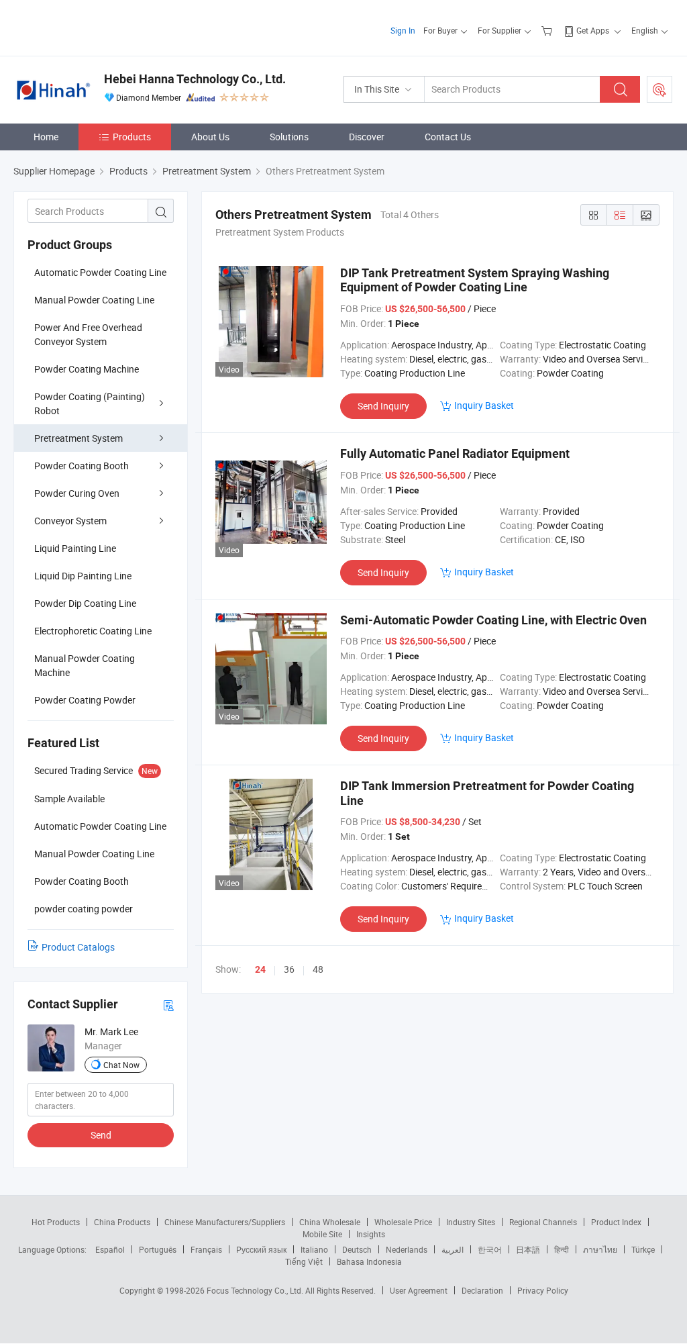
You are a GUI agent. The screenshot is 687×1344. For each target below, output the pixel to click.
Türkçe (643, 1249)
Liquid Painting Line (75, 548)
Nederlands (406, 1249)
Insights (370, 1234)
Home (46, 136)
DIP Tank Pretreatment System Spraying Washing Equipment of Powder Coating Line (474, 280)
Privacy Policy (542, 1290)
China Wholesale (329, 1221)
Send (101, 1135)
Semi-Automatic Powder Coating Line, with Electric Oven (493, 620)
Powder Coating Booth (81, 465)
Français (206, 1249)
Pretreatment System (78, 438)
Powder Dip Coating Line (85, 603)
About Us (210, 136)
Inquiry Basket (484, 405)
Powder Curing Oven (76, 493)
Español (110, 1249)
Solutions (289, 136)
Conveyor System (70, 520)
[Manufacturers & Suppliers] (99, 26)
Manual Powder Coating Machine (84, 665)
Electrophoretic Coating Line (93, 630)
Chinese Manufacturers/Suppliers (224, 1221)
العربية (452, 1249)
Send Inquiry (383, 405)
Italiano (314, 1249)
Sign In (402, 30)
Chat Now (121, 1064)
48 (318, 969)
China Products (122, 1221)
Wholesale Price (403, 1221)
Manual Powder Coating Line (94, 299)
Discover (366, 136)
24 (260, 969)
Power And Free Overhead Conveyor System (88, 334)
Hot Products (56, 1221)
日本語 (528, 1249)
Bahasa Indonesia (369, 1261)
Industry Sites (470, 1221)
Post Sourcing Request (659, 89)
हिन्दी (561, 1249)
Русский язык (261, 1249)
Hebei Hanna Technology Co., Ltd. (195, 79)
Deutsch (357, 1249)
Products (132, 136)
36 (289, 969)
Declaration (482, 1290)
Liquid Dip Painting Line (82, 575)
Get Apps (592, 30)
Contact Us (448, 136)
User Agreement (418, 1290)
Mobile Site (322, 1234)
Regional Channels (543, 1221)
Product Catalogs (78, 947)
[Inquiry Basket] (548, 30)
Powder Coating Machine (86, 369)
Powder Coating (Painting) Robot (89, 403)
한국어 (490, 1249)
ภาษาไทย (600, 1249)
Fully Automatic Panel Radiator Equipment (455, 453)
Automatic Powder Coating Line (100, 272)
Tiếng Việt (304, 1261)
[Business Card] (168, 1005)
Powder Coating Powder (85, 699)
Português (157, 1249)
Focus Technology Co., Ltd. (256, 1290)
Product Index (616, 1221)
